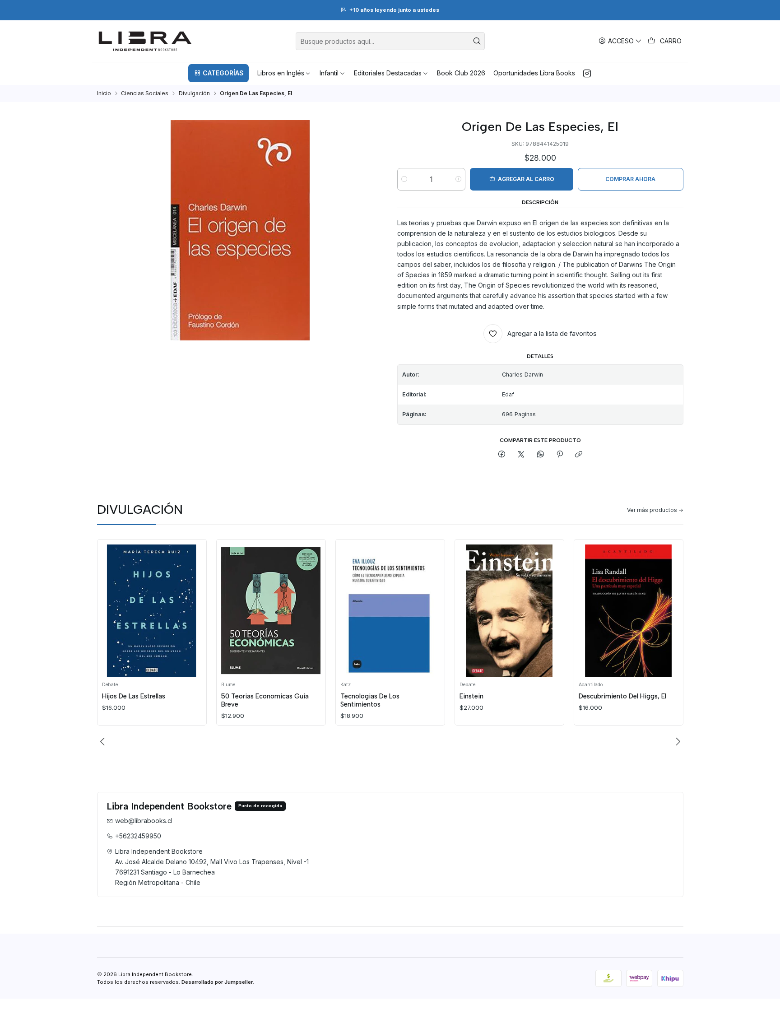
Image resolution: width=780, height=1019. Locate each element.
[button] (218, 73)
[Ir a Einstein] (509, 610)
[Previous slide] (104, 741)
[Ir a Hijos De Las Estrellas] (151, 610)
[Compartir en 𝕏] (521, 455)
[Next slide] (676, 741)
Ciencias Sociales (144, 93)
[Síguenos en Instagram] (587, 73)
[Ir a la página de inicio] (145, 41)
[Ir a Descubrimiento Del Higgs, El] (628, 610)
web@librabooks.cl (143, 820)
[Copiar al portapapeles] (578, 455)
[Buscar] (477, 41)
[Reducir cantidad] (404, 179)
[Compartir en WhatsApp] (540, 455)
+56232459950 (138, 836)
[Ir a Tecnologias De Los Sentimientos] (390, 610)
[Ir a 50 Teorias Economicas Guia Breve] (270, 610)
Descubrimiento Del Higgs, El (622, 696)
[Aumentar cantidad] (458, 179)
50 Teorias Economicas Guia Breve (265, 700)
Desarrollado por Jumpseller (217, 982)
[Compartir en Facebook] (502, 455)
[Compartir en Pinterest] (559, 455)
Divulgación (194, 93)
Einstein (471, 696)
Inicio (104, 93)
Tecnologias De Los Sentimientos (369, 700)
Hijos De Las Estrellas (133, 696)
